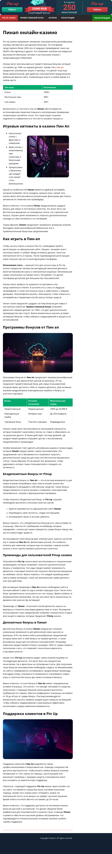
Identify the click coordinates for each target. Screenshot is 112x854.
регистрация (102, 18)
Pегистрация (67, 18)
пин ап (59, 67)
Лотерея (53, 18)
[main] (56, 7)
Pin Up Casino (9, 18)
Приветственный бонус (32, 18)
